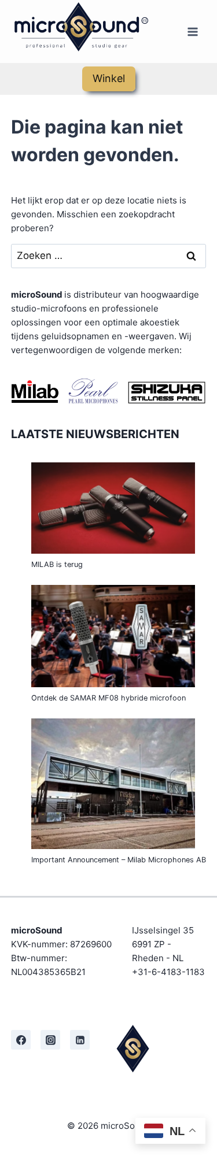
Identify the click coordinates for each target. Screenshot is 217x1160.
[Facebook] (21, 1040)
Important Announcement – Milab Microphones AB (118, 859)
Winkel (109, 78)
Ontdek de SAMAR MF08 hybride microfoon (108, 698)
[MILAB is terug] (113, 508)
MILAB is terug (57, 564)
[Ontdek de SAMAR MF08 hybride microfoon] (113, 636)
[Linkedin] (80, 1040)
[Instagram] (50, 1040)
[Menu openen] (192, 31)
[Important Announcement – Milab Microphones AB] (113, 783)
